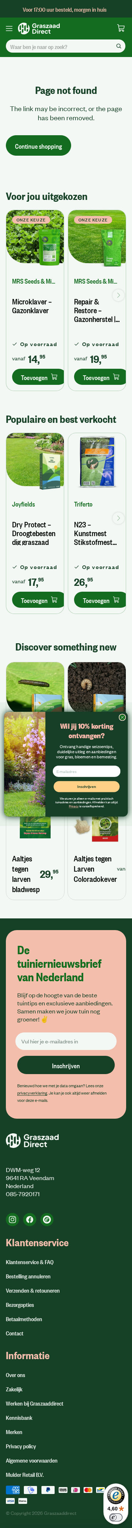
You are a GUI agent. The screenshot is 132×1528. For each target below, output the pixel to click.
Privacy (73, 806)
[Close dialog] (122, 717)
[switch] (115, 1517)
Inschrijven (86, 786)
